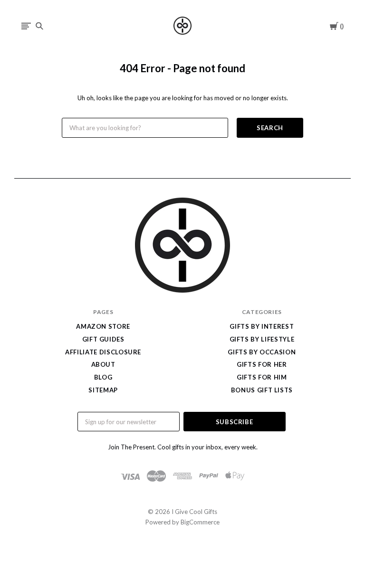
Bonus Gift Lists (262, 390)
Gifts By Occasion (262, 352)
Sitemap (103, 390)
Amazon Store (103, 326)
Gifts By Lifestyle (262, 339)
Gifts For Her (262, 364)
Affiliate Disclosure (103, 352)
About (103, 364)
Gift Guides (103, 339)
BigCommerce (200, 522)
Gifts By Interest (262, 326)
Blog (103, 377)
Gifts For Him (262, 377)
